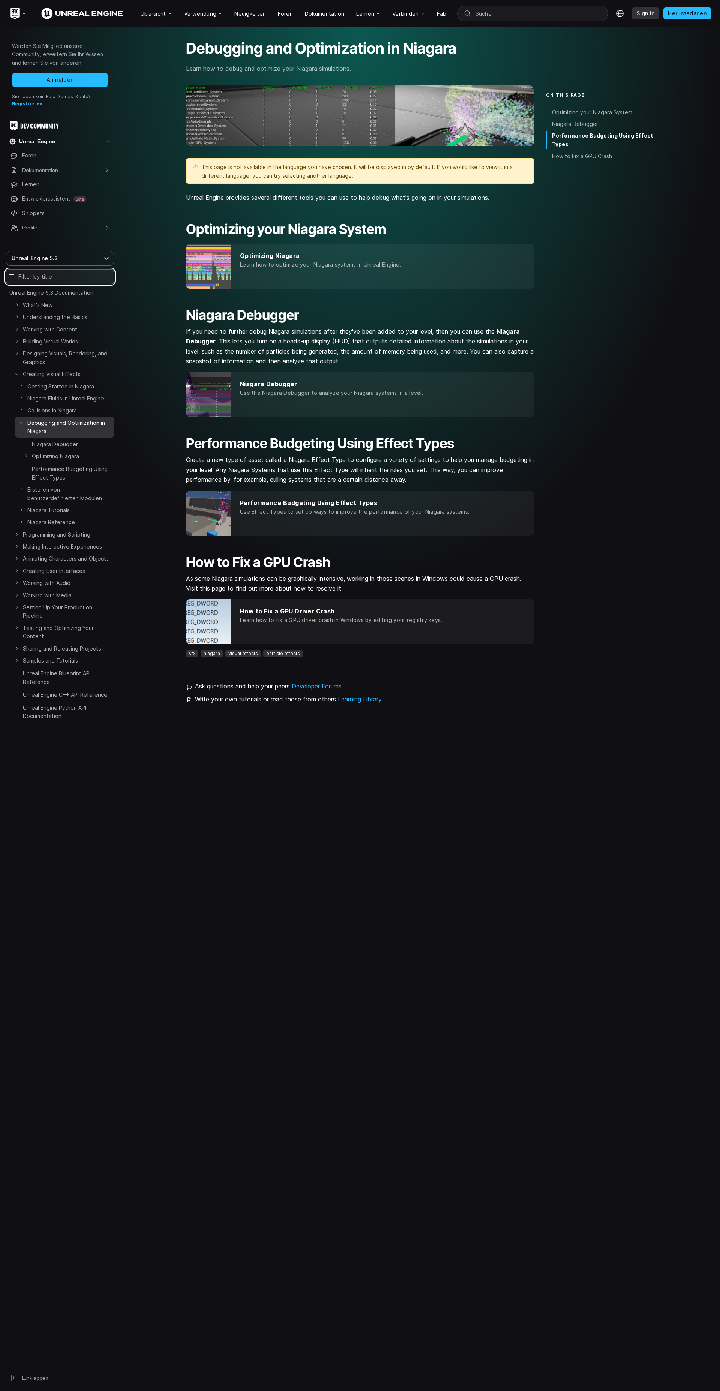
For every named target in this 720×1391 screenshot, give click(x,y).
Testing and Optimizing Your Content (58, 632)
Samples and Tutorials (50, 660)
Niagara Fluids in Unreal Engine (65, 398)
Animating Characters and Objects (66, 558)
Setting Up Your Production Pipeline (57, 611)
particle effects (283, 653)
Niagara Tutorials (48, 510)
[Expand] (17, 305)
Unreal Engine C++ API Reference (65, 694)
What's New (37, 305)
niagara (212, 653)
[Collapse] (17, 374)
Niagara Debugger (55, 444)
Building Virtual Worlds (50, 341)
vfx (192, 653)
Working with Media (47, 595)
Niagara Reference (51, 522)
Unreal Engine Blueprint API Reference (57, 677)
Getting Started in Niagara (60, 386)
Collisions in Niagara (52, 410)
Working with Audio (46, 583)
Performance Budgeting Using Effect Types (70, 473)
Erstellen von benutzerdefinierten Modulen (64, 493)
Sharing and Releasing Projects (62, 648)
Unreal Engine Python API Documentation (54, 711)
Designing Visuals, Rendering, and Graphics (65, 357)
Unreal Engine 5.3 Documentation (51, 292)
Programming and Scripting (56, 534)
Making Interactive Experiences (62, 546)
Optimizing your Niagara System (592, 112)
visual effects (243, 653)
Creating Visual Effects (52, 374)
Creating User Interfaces (54, 571)
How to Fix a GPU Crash (582, 156)
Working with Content (50, 329)
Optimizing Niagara (55, 456)
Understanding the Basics (55, 317)
